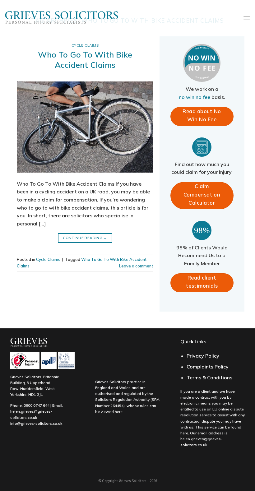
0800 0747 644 (36, 405)
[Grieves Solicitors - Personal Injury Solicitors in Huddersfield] (62, 18)
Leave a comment (136, 265)
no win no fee (194, 97)
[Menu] (246, 17)
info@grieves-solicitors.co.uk (36, 423)
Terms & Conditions (209, 377)
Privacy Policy (203, 356)
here (119, 411)
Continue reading (85, 237)
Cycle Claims (85, 45)
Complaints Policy (208, 367)
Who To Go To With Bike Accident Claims (85, 59)
